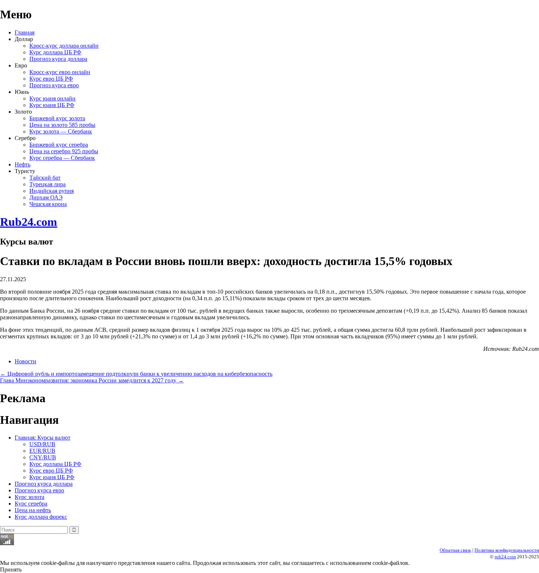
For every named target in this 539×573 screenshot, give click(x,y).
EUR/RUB (42, 451)
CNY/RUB (42, 457)
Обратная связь (455, 550)
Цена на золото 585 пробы (62, 125)
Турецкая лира (47, 184)
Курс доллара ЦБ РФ (55, 52)
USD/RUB (42, 444)
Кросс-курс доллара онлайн (64, 46)
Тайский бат (44, 178)
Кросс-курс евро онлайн (59, 72)
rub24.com (505, 556)
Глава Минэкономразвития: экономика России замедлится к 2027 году (92, 380)
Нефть (22, 164)
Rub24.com (28, 221)
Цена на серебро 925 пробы (63, 151)
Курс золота (29, 497)
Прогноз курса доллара (58, 59)
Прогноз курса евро (54, 85)
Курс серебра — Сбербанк (62, 158)
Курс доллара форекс (41, 517)
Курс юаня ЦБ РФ (51, 105)
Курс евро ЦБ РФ (51, 79)
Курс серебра (31, 503)
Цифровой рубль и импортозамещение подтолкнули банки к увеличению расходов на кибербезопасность (136, 374)
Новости (25, 361)
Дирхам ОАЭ (46, 197)
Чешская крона (48, 204)
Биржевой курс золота (57, 118)
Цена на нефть (33, 510)
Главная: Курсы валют (42, 437)
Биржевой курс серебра (58, 145)
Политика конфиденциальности (506, 550)
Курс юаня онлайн (52, 98)
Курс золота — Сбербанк (60, 131)
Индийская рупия (51, 191)
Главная (24, 32)
